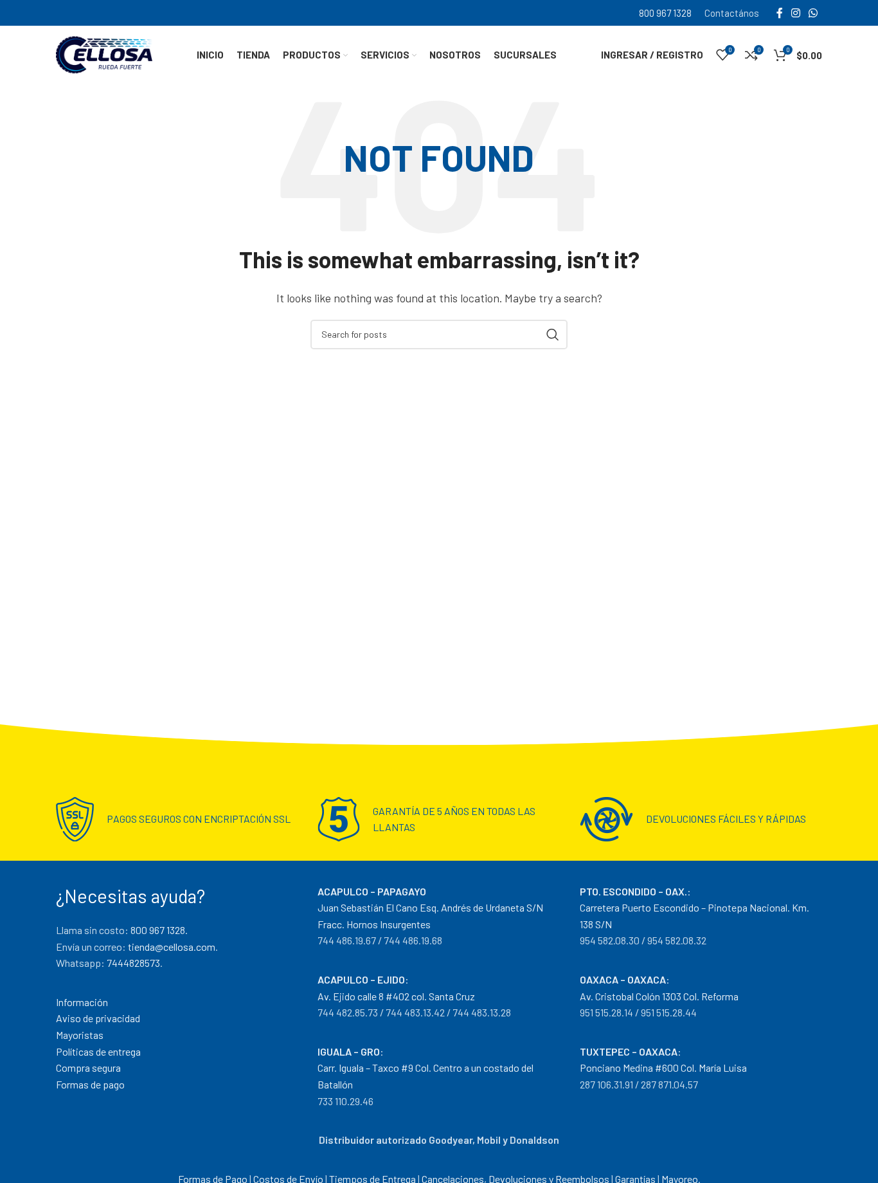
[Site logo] (104, 53)
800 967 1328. (159, 930)
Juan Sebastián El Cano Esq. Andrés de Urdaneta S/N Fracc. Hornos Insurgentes (430, 907)
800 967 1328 (665, 13)
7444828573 (133, 963)
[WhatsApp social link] (813, 13)
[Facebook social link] (779, 13)
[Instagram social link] (795, 13)
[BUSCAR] (553, 334)
